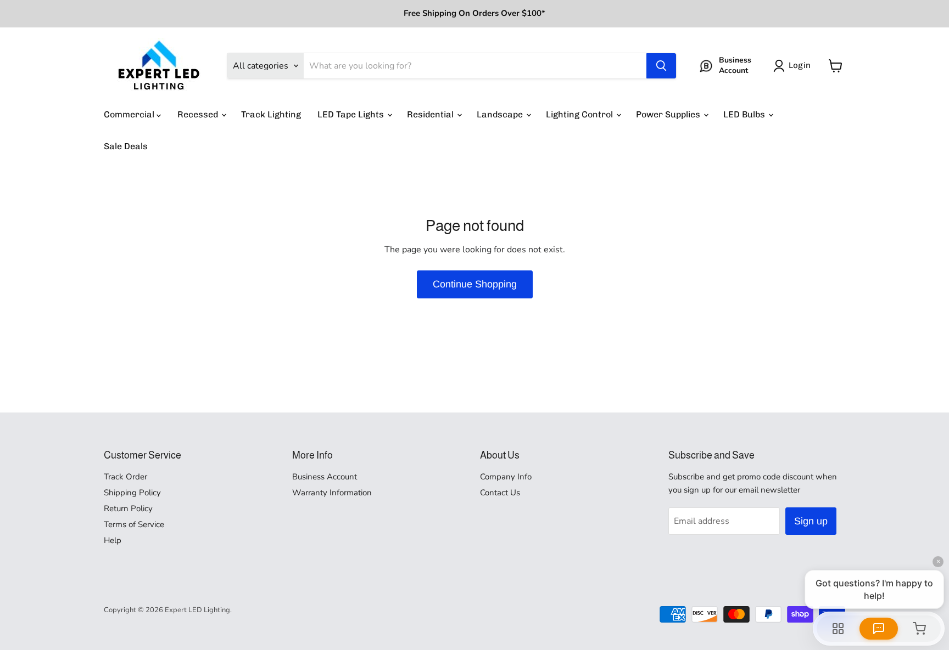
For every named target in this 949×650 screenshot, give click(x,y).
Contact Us (500, 492)
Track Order (125, 476)
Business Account (324, 476)
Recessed (198, 114)
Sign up (811, 521)
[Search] (661, 65)
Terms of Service (134, 524)
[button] (794, 65)
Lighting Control (580, 114)
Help (112, 540)
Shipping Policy (132, 492)
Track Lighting (271, 114)
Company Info (506, 476)
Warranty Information (332, 492)
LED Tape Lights (351, 114)
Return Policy (128, 508)
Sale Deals (126, 146)
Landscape (501, 114)
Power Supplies (669, 114)
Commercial (130, 114)
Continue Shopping (475, 284)
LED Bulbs (745, 114)
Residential (431, 114)
